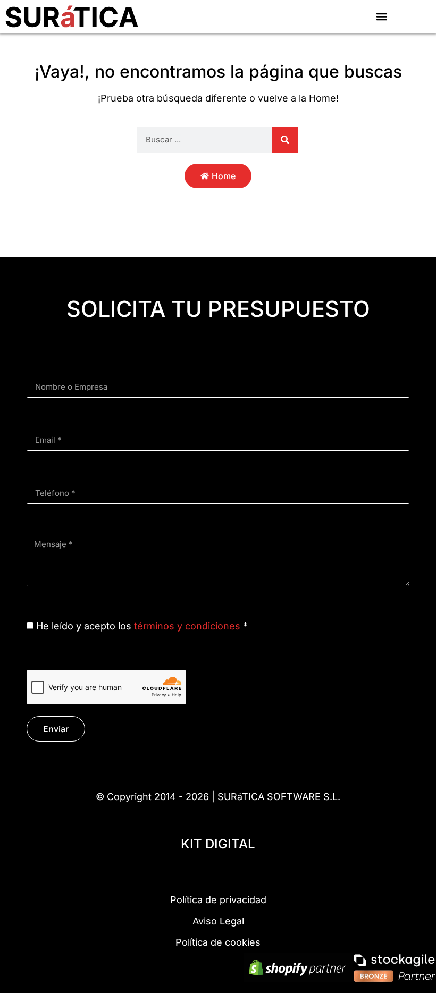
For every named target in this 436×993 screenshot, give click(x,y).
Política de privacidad (218, 899)
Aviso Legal (218, 921)
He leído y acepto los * (142, 626)
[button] (381, 16)
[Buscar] (285, 140)
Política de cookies (218, 942)
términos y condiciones (187, 626)
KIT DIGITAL (218, 844)
